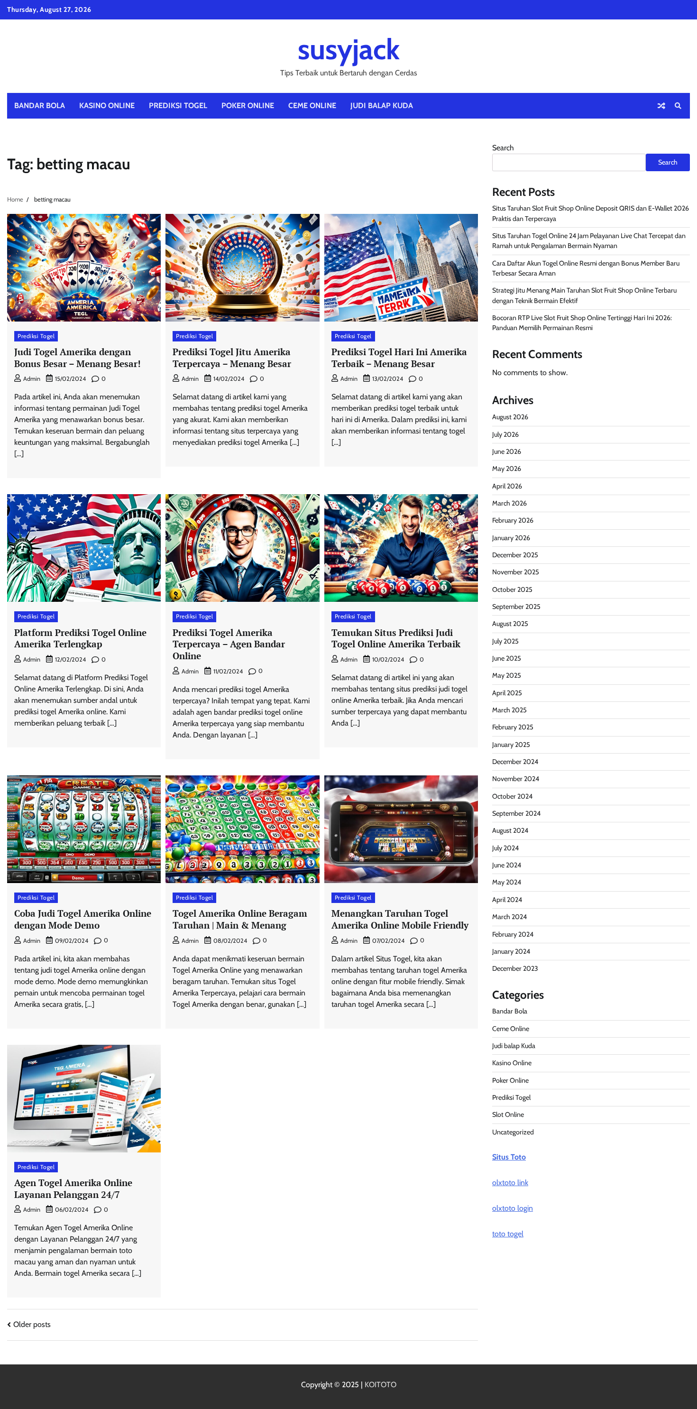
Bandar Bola (39, 105)
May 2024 (506, 882)
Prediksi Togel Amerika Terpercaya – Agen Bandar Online (229, 644)
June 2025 (506, 658)
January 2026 (511, 538)
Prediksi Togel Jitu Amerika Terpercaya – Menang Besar (232, 357)
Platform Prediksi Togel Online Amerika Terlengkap (80, 638)
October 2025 (512, 589)
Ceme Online (312, 105)
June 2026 (506, 451)
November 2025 (515, 572)
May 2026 (506, 468)
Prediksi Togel (178, 105)
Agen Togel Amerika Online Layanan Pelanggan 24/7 (73, 1188)
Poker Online (247, 105)
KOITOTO (380, 1384)
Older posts (32, 1324)
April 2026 (507, 486)
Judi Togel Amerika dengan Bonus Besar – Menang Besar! (77, 357)
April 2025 (507, 693)
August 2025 (510, 623)
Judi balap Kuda (381, 105)
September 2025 (516, 606)
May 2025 (506, 675)
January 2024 (511, 951)
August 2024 (510, 830)
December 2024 (515, 761)
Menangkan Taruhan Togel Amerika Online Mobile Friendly (399, 919)
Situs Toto (509, 1156)
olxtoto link (510, 1182)
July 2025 (505, 641)
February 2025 (512, 727)
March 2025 (509, 710)
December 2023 (515, 968)
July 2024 (505, 848)
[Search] (678, 106)
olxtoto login (512, 1208)
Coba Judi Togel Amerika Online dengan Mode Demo (82, 919)
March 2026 (509, 503)
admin (31, 378)
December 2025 (515, 555)
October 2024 (512, 796)
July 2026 (505, 434)
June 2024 (506, 865)
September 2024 (516, 813)
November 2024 (515, 778)
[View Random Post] (661, 106)
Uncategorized (513, 1132)
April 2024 (507, 899)
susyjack (349, 49)
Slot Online (508, 1114)
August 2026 (510, 417)
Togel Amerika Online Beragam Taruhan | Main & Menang (240, 919)
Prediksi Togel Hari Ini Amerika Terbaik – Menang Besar (399, 357)
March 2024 (509, 916)
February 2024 (512, 934)
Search (503, 147)
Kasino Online (107, 105)
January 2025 (511, 744)
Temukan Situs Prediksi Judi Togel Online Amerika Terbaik (395, 638)
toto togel (507, 1233)
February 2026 (512, 520)
